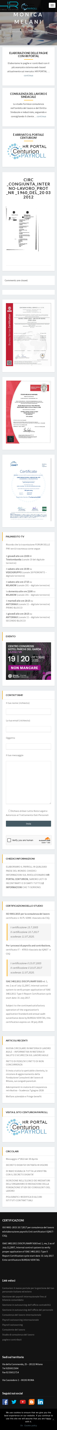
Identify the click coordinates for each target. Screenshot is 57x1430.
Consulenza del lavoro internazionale (21, 1314)
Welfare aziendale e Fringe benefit (24, 1096)
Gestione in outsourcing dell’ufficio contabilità (26, 1304)
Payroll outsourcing (12, 1324)
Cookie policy (30, 1425)
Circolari (12, 1151)
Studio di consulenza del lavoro (18, 1334)
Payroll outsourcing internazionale (20, 1319)
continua (28, 75)
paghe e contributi (12, 1339)
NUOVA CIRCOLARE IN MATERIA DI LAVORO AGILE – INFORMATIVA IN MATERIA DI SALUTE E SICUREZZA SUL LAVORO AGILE (28, 1052)
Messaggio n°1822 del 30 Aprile (22, 1158)
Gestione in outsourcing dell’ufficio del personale (27, 1309)
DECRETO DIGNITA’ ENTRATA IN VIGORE (27, 1164)
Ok (21, 1425)
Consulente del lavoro (13, 1329)
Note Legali (40, 810)
